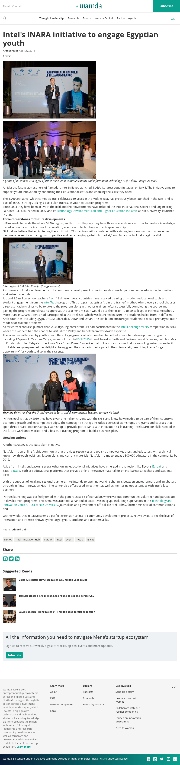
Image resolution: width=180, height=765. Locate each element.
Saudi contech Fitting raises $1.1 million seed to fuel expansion (57, 611)
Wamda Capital (104, 18)
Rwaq (16, 471)
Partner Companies (61, 704)
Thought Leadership (51, 18)
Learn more (24, 746)
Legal (53, 710)
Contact (16, 6)
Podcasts (88, 691)
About (6, 6)
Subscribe (166, 6)
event (69, 539)
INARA (8, 539)
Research (73, 18)
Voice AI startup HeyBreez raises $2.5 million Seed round (53, 579)
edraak (48, 539)
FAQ (52, 698)
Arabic (7, 56)
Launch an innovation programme (128, 719)
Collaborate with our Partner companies (127, 709)
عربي (174, 18)
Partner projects (126, 18)
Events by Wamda (93, 704)
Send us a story (124, 691)
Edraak (156, 466)
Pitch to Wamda (124, 728)
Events (87, 18)
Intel (59, 539)
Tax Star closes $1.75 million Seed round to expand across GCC (56, 595)
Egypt (90, 539)
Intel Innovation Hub (28, 539)
